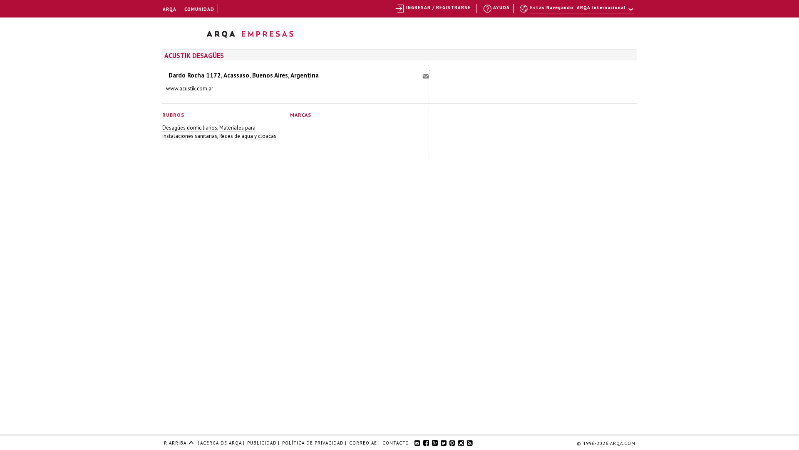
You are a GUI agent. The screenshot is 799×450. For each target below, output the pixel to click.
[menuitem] (577, 11)
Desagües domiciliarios (189, 127)
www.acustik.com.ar (189, 88)
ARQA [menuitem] (169, 9)
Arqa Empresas (261, 35)
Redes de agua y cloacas (247, 136)
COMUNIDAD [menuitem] (199, 9)
